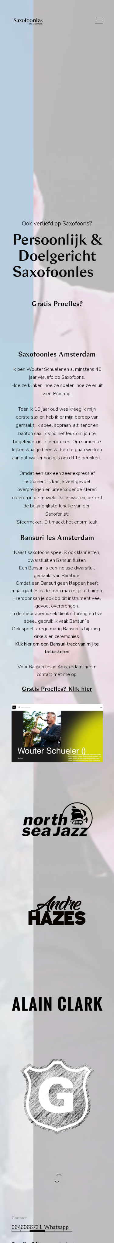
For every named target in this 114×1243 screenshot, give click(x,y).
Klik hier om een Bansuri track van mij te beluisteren (57, 648)
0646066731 (27, 1227)
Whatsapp (56, 1227)
